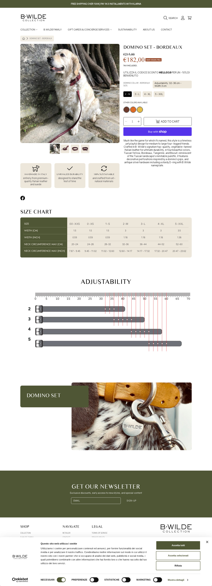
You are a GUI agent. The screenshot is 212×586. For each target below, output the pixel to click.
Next (116, 93)
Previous (23, 93)
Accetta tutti (178, 545)
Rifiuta (178, 565)
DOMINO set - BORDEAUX (40, 38)
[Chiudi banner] (207, 542)
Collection (28, 29)
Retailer (66, 533)
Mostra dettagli (176, 580)
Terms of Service (99, 533)
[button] (171, 18)
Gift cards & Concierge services (89, 29)
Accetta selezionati (178, 555)
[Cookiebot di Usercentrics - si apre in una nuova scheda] (20, 580)
